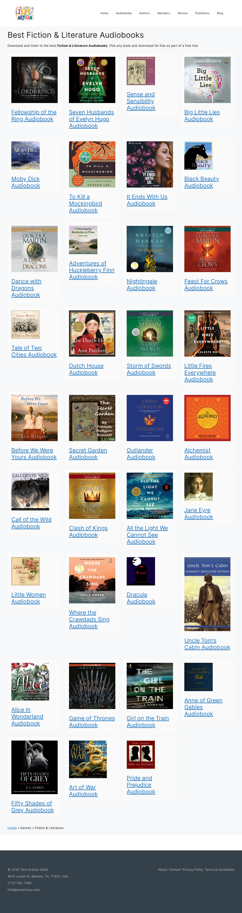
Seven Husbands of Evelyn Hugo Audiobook (91, 119)
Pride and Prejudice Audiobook (141, 785)
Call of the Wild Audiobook (31, 523)
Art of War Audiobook (83, 790)
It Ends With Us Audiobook (147, 200)
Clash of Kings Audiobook (88, 531)
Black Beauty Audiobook (201, 182)
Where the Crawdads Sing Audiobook (89, 619)
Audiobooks (124, 13)
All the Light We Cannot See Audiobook (147, 535)
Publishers (202, 13)
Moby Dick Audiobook (25, 182)
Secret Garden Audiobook (88, 453)
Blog (220, 13)
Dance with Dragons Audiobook (26, 288)
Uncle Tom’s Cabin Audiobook (207, 644)
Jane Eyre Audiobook (198, 513)
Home (104, 13)
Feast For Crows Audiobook (206, 284)
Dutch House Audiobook (86, 369)
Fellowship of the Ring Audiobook (34, 115)
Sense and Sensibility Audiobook (141, 101)
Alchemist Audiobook (198, 453)
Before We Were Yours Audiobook (34, 453)
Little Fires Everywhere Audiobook (200, 372)
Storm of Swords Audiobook (149, 369)
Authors (144, 13)
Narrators (163, 13)
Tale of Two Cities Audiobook (34, 351)
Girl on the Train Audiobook (148, 721)
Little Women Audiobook (28, 598)
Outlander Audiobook (141, 453)
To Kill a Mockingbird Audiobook (85, 203)
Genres (183, 13)
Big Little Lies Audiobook (202, 115)
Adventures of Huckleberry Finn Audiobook (92, 270)
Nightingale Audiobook (142, 284)
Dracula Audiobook (141, 598)
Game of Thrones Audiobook (92, 721)
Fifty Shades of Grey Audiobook (32, 806)
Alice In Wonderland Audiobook (27, 716)
